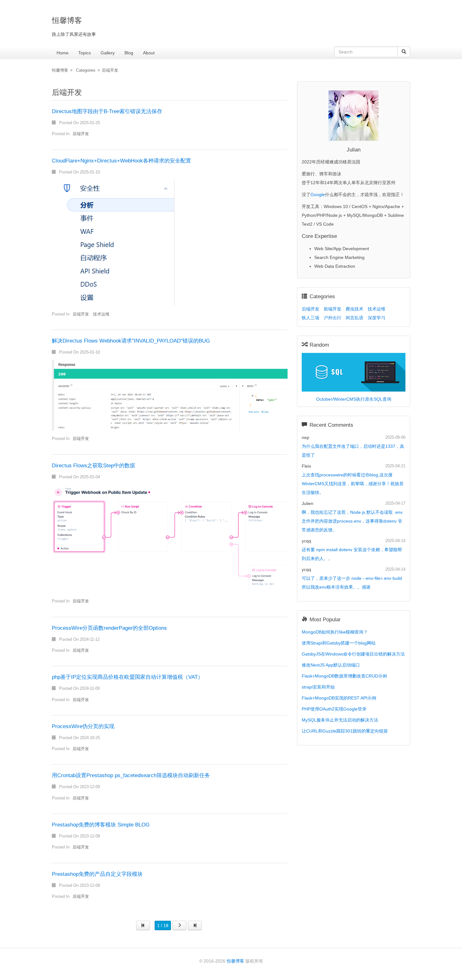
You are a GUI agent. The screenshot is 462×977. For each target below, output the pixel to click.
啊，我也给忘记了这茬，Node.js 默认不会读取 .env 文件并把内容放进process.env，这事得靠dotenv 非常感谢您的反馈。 (352, 521)
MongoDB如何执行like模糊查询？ (335, 631)
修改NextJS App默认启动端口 (331, 664)
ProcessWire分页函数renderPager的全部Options (109, 628)
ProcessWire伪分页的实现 (83, 726)
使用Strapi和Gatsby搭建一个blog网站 (339, 642)
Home (63, 52)
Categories (86, 70)
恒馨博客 (60, 70)
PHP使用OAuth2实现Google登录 (334, 708)
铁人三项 (310, 317)
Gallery (108, 52)
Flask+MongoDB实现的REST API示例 (339, 697)
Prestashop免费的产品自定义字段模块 (97, 874)
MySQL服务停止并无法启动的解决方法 (340, 719)
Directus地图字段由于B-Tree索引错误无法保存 (107, 111)
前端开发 (332, 308)
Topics (84, 52)
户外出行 (332, 317)
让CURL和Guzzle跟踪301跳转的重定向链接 (345, 730)
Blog (128, 52)
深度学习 (376, 317)
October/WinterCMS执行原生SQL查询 (353, 399)
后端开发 (110, 70)
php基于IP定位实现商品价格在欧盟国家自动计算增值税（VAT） (127, 677)
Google (318, 194)
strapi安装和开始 (318, 686)
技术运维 (101, 314)
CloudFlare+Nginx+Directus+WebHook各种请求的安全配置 (121, 161)
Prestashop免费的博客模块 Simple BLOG (101, 825)
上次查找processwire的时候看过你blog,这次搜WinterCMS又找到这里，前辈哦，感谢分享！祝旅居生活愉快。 (353, 483)
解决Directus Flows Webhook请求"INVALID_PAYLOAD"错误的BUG (131, 341)
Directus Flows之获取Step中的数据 (93, 466)
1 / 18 (162, 925)
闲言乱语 (354, 317)
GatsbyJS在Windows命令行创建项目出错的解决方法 (353, 653)
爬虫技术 (354, 308)
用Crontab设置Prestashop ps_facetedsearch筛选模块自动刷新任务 (131, 775)
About (149, 52)
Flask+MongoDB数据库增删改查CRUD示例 (344, 675)
